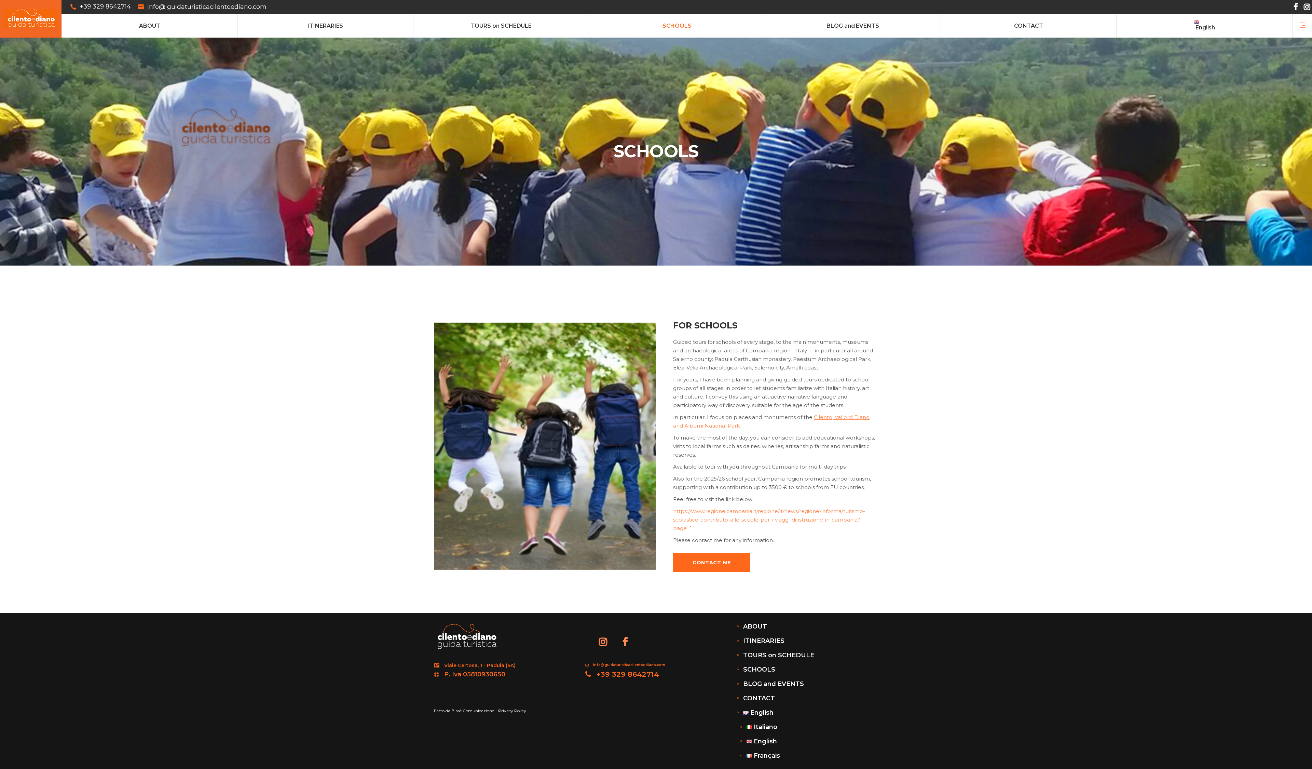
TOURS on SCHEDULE (778, 655)
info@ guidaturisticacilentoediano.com (206, 7)
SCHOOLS (759, 669)
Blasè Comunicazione (472, 710)
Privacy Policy (512, 710)
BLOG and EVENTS (773, 684)
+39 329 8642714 (105, 6)
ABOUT (755, 626)
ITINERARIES (763, 641)
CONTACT (759, 698)
